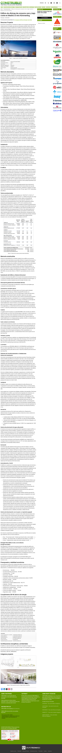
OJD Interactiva (16, 708)
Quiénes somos (13, 751)
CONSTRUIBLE (11, 3)
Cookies (45, 751)
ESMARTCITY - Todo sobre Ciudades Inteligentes (51, 712)
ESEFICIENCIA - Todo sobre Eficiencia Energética (51, 709)
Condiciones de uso (33, 751)
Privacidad (41, 751)
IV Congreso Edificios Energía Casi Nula (23, 19)
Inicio (2, 9)
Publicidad (19, 751)
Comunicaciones (7, 9)
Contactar (50, 751)
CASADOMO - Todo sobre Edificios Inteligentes (51, 703)
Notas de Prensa (26, 751)
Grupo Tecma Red (56, 695)
